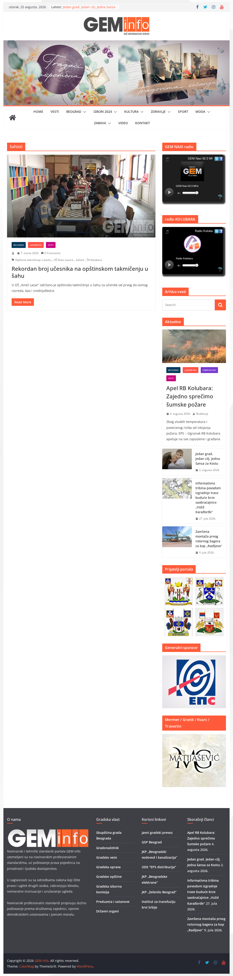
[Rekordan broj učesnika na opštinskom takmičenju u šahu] (81, 196)
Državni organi (107, 911)
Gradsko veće (106, 857)
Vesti (55, 111)
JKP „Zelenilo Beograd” (159, 892)
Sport (183, 111)
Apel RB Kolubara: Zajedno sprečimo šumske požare (189, 396)
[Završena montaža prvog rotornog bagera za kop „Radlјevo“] (177, 542)
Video (123, 123)
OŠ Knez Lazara (63, 260)
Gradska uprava (108, 867)
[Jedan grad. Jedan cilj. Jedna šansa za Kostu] (177, 462)
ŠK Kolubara (94, 260)
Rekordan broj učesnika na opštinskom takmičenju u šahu (80, 272)
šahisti (80, 260)
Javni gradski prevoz (157, 832)
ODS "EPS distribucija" (159, 867)
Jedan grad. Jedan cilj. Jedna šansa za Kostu (207, 459)
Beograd (73, 111)
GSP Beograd (152, 842)
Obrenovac (209, 370)
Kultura (131, 111)
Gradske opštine (109, 876)
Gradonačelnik (107, 848)
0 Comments (53, 253)
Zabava (100, 123)
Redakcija (202, 414)
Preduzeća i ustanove (112, 901)
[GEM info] (116, 43)
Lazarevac (36, 245)
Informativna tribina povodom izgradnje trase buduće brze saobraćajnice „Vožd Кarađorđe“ (208, 497)
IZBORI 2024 (103, 111)
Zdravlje (158, 111)
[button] (83, 111)
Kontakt (142, 123)
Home (38, 111)
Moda (200, 111)
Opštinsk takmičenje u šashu (33, 260)
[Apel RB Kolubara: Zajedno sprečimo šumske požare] (194, 346)
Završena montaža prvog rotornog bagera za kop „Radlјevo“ (208, 538)
